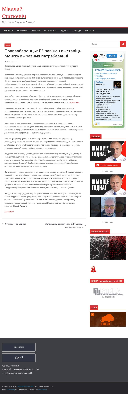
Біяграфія (8, 30)
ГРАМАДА (76, 30)
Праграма (35, 30)
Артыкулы (22, 30)
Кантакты (89, 30)
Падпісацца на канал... (109, 165)
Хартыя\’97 (9, 212)
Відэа (63, 30)
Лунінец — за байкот (15, 224)
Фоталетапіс (50, 30)
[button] (67, 30)
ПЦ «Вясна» (74, 102)
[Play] (109, 151)
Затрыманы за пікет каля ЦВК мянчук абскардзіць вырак (64, 226)
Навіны (8, 45)
